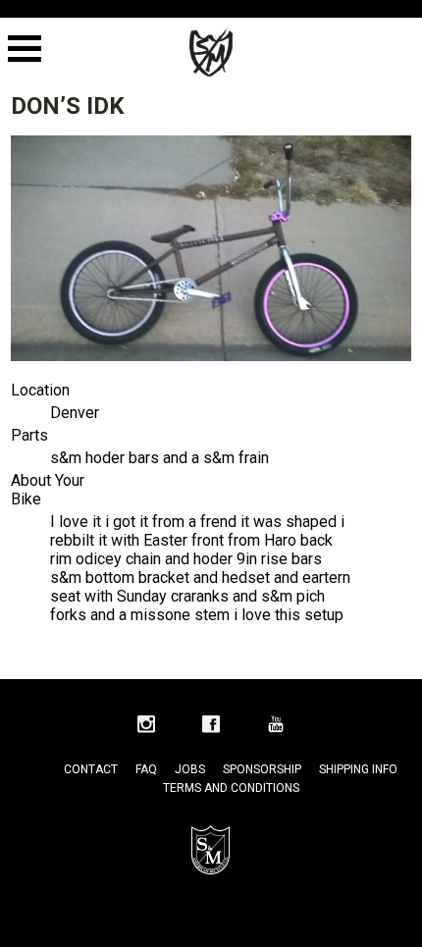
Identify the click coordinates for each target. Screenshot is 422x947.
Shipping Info (358, 769)
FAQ (146, 769)
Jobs (190, 769)
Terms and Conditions (231, 788)
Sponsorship (262, 769)
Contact (91, 769)
